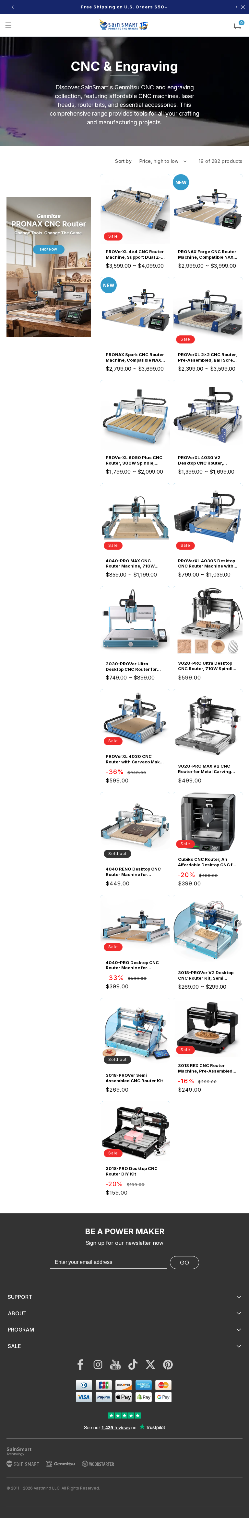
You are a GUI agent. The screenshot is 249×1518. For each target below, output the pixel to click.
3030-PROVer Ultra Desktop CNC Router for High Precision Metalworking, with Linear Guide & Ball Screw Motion (134, 666)
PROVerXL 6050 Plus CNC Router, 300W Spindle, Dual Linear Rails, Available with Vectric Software (135, 460)
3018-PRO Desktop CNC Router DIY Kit (132, 1171)
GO (184, 1262)
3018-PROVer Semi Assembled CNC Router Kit (134, 1078)
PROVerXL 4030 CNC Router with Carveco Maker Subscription (135, 759)
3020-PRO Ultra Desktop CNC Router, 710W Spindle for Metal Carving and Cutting (206, 665)
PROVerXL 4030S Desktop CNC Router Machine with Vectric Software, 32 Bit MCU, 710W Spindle (206, 563)
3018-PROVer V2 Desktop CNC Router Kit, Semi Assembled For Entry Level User (206, 975)
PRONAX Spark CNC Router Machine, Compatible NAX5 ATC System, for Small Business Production (135, 357)
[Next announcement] (236, 7)
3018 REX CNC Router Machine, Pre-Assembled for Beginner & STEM (205, 1068)
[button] (8, 25)
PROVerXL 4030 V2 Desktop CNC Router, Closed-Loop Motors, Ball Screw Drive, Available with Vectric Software (207, 460)
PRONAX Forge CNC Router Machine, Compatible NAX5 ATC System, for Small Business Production (207, 254)
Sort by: (124, 161)
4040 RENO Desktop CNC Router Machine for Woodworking (133, 871)
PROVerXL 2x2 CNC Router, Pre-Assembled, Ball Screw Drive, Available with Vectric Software (207, 357)
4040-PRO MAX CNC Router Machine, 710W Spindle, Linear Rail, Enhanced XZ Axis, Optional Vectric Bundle (131, 563)
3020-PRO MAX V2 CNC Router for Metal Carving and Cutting (204, 768)
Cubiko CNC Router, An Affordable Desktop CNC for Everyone (207, 862)
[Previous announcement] (13, 7)
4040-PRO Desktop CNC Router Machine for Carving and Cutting (132, 965)
